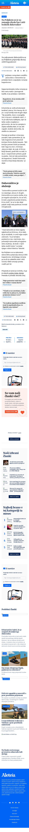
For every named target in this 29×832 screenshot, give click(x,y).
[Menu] (5, 3)
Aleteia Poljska (19, 28)
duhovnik (5, 329)
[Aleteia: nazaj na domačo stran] (14, 2)
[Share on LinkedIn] (18, 70)
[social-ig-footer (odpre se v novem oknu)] (19, 803)
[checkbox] (3, 366)
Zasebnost (14, 822)
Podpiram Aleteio (10, 411)
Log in (19, 433)
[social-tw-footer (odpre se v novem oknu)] (16, 803)
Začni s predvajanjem (18, 212)
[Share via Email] (23, 70)
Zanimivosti (4, 13)
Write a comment (14, 439)
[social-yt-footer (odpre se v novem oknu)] (10, 803)
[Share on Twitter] (21, 70)
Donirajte (14, 810)
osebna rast (6, 679)
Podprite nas (4, 7)
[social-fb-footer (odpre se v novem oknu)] (13, 803)
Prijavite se (7, 370)
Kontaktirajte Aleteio (14, 819)
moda (4, 653)
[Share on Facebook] (15, 70)
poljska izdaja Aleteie (16, 273)
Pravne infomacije (14, 816)
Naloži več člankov (14, 496)
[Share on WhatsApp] (26, 70)
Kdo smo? (14, 813)
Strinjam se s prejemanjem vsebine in (14, 366)
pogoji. (21, 366)
